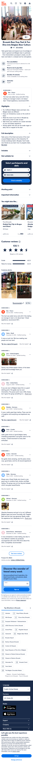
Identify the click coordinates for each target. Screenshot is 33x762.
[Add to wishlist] (22, 206)
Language (6, 685)
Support (5, 720)
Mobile (5, 704)
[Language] (25, 3)
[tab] (12, 608)
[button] (16, 47)
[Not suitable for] (30, 156)
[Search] (11, 3)
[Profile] (30, 3)
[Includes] (30, 151)
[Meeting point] (30, 189)
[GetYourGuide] (3, 3)
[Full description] (30, 133)
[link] (13, 220)
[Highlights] (30, 106)
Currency (6, 694)
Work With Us (7, 729)
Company (6, 724)
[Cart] (20, 3)
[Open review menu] (30, 312)
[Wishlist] (16, 3)
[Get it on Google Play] (9, 708)
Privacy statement (21, 600)
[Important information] (30, 195)
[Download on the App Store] (9, 714)
